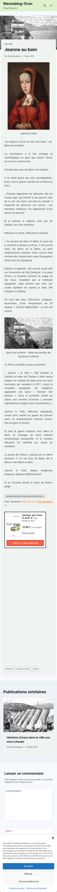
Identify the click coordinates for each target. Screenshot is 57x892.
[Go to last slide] (8, 726)
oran (35, 669)
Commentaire (14, 791)
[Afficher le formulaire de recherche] (44, 5)
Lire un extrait (28, 532)
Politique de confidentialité (36, 888)
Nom (9, 831)
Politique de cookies (17, 888)
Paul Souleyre (14, 56)
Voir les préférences (28, 881)
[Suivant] (49, 726)
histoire (9, 669)
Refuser (29, 873)
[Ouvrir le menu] (51, 5)
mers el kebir (23, 669)
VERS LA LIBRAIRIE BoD (25, 543)
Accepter (28, 866)
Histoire (8, 44)
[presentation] (28, 715)
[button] (52, 837)
